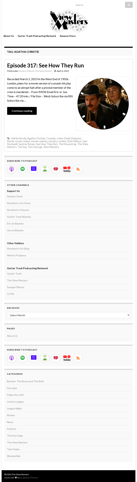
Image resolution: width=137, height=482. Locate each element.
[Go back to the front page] (68, 21)
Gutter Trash (14, 273)
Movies (22, 71)
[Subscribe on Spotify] (22, 169)
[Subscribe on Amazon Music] (33, 169)
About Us (8, 36)
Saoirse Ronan (26, 144)
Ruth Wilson (74, 141)
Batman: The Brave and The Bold (25, 381)
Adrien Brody (18, 138)
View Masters (51, 146)
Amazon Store (68, 36)
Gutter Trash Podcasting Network (37, 36)
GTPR (10, 293)
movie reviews (39, 141)
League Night (14, 408)
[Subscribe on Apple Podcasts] (11, 169)
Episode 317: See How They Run (45, 65)
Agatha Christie (36, 138)
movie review (22, 141)
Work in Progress (16, 255)
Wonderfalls (14, 455)
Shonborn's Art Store (19, 203)
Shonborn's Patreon (18, 209)
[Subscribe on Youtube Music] (67, 169)
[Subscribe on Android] (44, 169)
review (62, 141)
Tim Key (22, 146)
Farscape (12, 388)
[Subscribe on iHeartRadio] (55, 169)
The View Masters (43, 71)
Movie (10, 141)
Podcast (30, 71)
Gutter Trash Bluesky (19, 216)
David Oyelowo (72, 138)
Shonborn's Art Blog (18, 248)
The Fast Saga (15, 435)
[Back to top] (129, 473)
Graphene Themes (29, 477)
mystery (53, 141)
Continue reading (22, 110)
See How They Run (46, 144)
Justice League (15, 401)
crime (60, 138)
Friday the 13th (15, 394)
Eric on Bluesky (15, 223)
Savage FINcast (15, 287)
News (10, 422)
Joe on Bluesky (15, 230)
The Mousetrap (67, 144)
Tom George (35, 146)
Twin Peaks (13, 449)
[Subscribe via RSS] (78, 169)
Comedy (50, 138)
